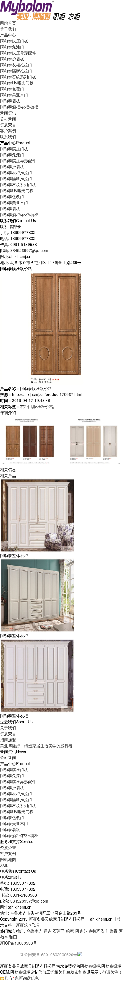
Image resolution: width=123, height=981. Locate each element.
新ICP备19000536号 (18, 943)
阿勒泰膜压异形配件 (18, 53)
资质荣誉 (8, 733)
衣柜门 (26, 406)
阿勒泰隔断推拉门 (16, 71)
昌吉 (48, 931)
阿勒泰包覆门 (12, 89)
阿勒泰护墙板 (12, 59)
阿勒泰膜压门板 (14, 41)
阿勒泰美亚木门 (14, 95)
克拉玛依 (96, 931)
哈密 (70, 931)
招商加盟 (8, 739)
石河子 (59, 931)
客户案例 (8, 853)
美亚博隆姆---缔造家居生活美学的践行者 (36, 745)
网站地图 (8, 859)
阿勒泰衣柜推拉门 (16, 65)
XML (4, 865)
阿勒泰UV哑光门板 (16, 83)
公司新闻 (8, 118)
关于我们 (8, 727)
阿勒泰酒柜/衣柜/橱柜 (19, 106)
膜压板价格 (43, 406)
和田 (13, 937)
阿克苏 (81, 931)
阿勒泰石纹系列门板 (18, 77)
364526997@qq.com (29, 250)
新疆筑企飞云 (28, 925)
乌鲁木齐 (35, 931)
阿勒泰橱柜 (90, 966)
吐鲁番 (112, 931)
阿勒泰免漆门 (12, 47)
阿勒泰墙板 (10, 100)
